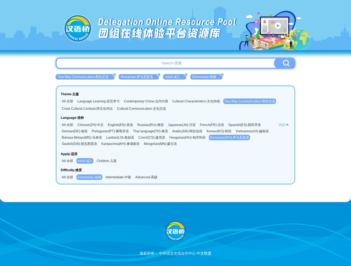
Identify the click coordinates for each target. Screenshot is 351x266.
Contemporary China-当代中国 (146, 101)
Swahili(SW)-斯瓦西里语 (79, 144)
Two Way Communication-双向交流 (86, 76)
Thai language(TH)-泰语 (150, 131)
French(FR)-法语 (212, 125)
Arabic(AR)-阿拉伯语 (187, 131)
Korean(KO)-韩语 (219, 131)
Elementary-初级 (207, 76)
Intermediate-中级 (118, 177)
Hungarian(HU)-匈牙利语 (187, 137)
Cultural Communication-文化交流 (141, 108)
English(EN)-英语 (120, 125)
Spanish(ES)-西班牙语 (244, 125)
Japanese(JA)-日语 (182, 125)
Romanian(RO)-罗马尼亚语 (229, 137)
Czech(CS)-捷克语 (151, 137)
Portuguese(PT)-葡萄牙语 (110, 131)
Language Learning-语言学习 (98, 101)
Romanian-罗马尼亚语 (140, 76)
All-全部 (67, 101)
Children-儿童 (107, 161)
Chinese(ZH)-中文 (90, 125)
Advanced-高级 (146, 177)
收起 (282, 124)
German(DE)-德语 (75, 131)
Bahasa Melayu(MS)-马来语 (82, 137)
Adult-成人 (175, 76)
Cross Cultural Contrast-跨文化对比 (87, 108)
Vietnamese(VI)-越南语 (252, 131)
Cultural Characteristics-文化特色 (196, 101)
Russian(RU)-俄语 (150, 125)
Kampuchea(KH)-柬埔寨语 (120, 144)
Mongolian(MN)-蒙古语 (160, 144)
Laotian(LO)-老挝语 (120, 137)
